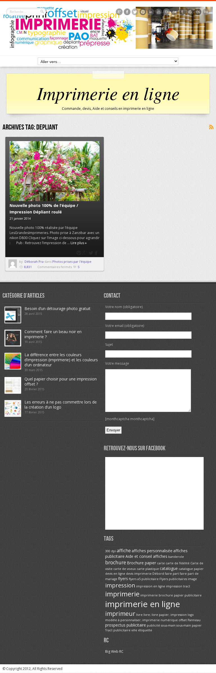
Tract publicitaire (117, 630)
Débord (158, 574)
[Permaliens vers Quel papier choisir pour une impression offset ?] (12, 392)
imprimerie (122, 593)
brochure (115, 562)
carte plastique (148, 569)
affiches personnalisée (152, 550)
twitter (90, 253)
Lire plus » (79, 242)
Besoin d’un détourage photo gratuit (57, 308)
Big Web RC (114, 651)
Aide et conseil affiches (146, 556)
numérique (169, 620)
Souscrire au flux (210, 127)
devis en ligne (115, 574)
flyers (123, 578)
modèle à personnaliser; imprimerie (132, 620)
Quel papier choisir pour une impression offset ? (60, 381)
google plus (84, 253)
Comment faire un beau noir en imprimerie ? (53, 334)
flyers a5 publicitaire (144, 579)
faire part (172, 574)
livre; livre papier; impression (165, 615)
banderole (176, 557)
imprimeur (120, 614)
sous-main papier (189, 625)
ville (134, 630)
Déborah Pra (34, 261)
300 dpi (110, 551)
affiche (124, 550)
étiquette (145, 630)
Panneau (194, 620)
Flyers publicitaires (173, 579)
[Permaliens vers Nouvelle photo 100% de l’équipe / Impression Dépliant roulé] (55, 171)
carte (161, 563)
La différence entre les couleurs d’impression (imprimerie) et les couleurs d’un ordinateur (61, 359)
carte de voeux (124, 569)
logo (191, 615)
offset (183, 620)
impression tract (178, 586)
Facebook (96, 253)
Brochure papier (141, 562)
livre (139, 615)
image (192, 579)
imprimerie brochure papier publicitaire (171, 595)
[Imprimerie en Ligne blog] (108, 47)
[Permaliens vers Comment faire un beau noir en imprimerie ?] (12, 345)
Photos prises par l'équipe (71, 261)
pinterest (79, 253)
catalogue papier (191, 569)
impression (120, 585)
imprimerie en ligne (142, 604)
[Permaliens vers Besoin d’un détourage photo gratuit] (12, 322)
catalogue (169, 568)
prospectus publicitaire (125, 625)
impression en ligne (150, 586)
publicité (153, 625)
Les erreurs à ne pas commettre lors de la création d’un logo (60, 404)
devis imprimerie (139, 574)
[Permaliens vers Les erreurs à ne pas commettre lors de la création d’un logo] (12, 415)
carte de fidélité (178, 563)
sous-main (168, 625)
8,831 (28, 267)
